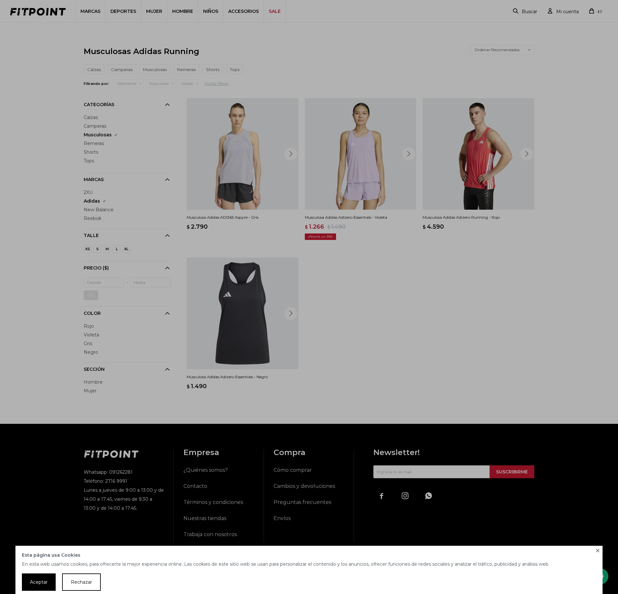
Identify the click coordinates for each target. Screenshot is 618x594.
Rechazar (81, 582)
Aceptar (39, 582)
